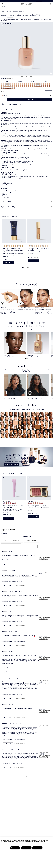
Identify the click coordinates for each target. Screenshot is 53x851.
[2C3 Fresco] (41, 84)
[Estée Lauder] (26, 4)
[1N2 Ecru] (18, 84)
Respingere (26, 847)
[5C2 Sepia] (31, 86)
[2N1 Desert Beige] (28, 84)
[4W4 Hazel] (20, 86)
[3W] (36, 246)
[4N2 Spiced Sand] (16, 86)
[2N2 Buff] (37, 84)
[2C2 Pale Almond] (35, 84)
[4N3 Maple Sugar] (12, 88)
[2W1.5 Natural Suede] (33, 84)
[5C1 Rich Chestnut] (22, 86)
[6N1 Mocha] (39, 86)
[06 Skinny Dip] (6, 503)
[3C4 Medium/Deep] (20, 246)
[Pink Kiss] (31, 503)
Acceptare (37, 847)
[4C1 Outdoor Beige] (10, 86)
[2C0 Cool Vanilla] (22, 84)
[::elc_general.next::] (24, 245)
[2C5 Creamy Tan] (18, 246)
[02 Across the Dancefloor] (8, 503)
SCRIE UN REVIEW (26, 536)
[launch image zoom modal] (51, 73)
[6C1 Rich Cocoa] (37, 86)
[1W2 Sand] (20, 84)
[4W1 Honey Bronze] (14, 86)
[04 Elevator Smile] (13, 503)
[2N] (41, 246)
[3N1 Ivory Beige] (47, 84)
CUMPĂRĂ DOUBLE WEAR (11, 464)
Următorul (26, 776)
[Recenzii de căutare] (20, 545)
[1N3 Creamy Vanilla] (5, 246)
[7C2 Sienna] (6, 88)
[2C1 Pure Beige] (26, 84)
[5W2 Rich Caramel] (35, 86)
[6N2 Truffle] (45, 86)
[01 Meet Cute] (4, 503)
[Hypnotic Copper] (42, 503)
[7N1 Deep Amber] (2, 88)
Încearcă (48, 92)
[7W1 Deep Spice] (4, 88)
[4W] (30, 246)
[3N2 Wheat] (6, 86)
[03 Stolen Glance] (15, 503)
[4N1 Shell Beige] (12, 86)
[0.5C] (34, 246)
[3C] (38, 246)
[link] (26, 457)
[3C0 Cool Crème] (45, 84)
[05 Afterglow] (11, 503)
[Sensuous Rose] (38, 503)
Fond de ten (21, 11)
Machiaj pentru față (13, 11)
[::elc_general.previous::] (3, 245)
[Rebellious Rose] (29, 503)
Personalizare (15, 847)
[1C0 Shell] (4, 84)
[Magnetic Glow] (33, 503)
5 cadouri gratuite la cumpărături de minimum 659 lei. (26, 1)
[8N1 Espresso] (10, 88)
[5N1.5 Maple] (24, 86)
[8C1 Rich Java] (8, 88)
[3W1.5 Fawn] (2, 86)
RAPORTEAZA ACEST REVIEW (19, 564)
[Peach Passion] (40, 503)
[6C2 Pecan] (43, 86)
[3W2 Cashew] (8, 86)
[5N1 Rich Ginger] (14, 88)
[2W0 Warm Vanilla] (24, 84)
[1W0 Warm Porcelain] (8, 84)
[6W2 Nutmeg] (47, 86)
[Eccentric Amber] (35, 503)
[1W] (43, 246)
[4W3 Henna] (18, 86)
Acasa (2, 11)
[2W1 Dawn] (31, 84)
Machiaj (6, 11)
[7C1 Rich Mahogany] (49, 86)
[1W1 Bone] (14, 84)
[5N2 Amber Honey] (33, 86)
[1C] (47, 246)
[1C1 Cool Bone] (10, 84)
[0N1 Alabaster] (2, 84)
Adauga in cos (29, 99)
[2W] (45, 246)
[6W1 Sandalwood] (41, 86)
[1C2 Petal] (16, 84)
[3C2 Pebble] (4, 86)
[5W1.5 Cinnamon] (28, 86)
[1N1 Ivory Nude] (12, 84)
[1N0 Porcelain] (6, 84)
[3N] (32, 246)
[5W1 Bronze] (26, 86)
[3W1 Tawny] (49, 84)
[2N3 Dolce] (43, 84)
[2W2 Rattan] (39, 84)
